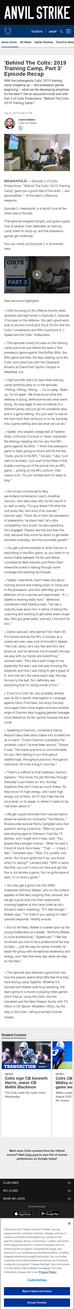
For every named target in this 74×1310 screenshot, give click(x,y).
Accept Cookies (37, 1302)
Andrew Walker (27, 119)
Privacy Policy (47, 1272)
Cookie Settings (37, 1279)
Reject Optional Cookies (37, 1291)
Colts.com (32, 1154)
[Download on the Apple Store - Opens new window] (23, 1214)
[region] (37, 1264)
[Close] (69, 1223)
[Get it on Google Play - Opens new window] (50, 1215)
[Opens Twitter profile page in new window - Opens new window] (20, 128)
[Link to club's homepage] (8, 29)
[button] (37, 274)
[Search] (61, 31)
